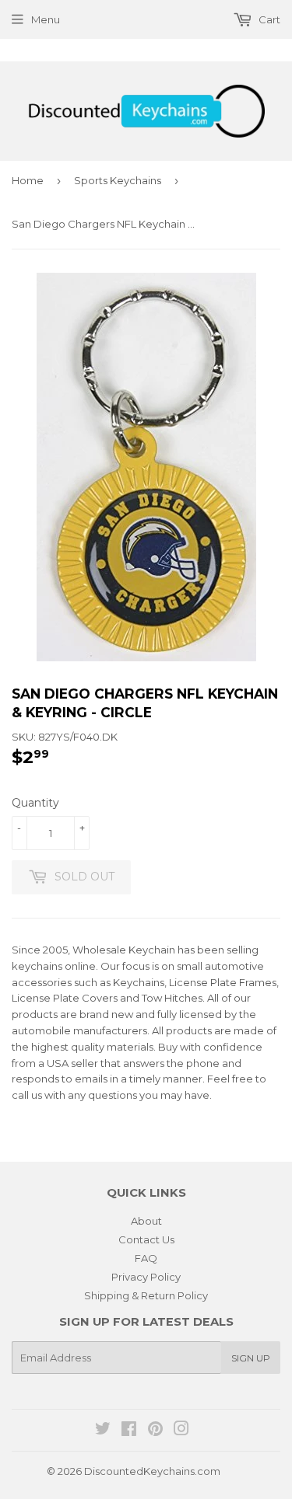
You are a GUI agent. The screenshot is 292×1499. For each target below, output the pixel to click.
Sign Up (250, 1358)
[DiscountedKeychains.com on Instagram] (181, 1430)
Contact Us (146, 1239)
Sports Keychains (117, 180)
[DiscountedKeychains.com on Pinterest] (155, 1430)
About (146, 1221)
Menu (45, 19)
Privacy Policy (146, 1277)
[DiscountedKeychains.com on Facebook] (129, 1430)
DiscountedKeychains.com (152, 1471)
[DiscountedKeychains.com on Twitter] (103, 1430)
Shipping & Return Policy (146, 1295)
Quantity (35, 803)
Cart (268, 19)
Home (28, 180)
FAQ (146, 1258)
